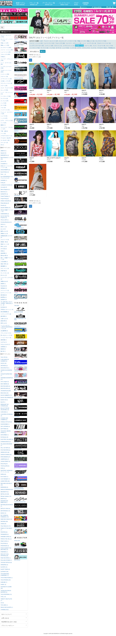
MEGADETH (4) (5, 491)
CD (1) (2, 144)
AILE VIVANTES (18, 397)
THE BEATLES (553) (6, 390)
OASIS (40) (3, 523)
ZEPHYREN (17, 495)
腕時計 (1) (3, 125)
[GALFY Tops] (37, 110)
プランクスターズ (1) (6, 333)
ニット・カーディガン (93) (6, 63)
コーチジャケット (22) (6, 78)
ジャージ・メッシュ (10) (36, 43)
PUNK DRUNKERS (19, 104)
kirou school (17, 560)
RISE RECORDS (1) (6, 558)
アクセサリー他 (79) (6, 138)
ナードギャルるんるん (19, 384)
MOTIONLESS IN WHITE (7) (7, 505)
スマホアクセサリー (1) (6, 135)
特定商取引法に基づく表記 (9, 622)
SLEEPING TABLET (19, 228)
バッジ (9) (3, 133)
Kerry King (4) (4, 463)
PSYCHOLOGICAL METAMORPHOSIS (19, 488)
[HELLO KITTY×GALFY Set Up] (55, 143)
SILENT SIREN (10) (5, 207)
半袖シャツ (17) (81, 41)
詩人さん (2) (4, 275)
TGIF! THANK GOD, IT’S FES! (20, 319)
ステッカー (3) (4, 142)
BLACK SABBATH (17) (6, 395)
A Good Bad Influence (19, 157)
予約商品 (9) (111, 48)
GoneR (16, 345)
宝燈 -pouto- (17, 241)
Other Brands (17, 527)
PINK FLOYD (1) (5, 541)
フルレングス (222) (5, 54)
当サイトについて (6, 614)
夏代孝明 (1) (4, 316)
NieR (15, 390)
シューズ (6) (65, 48)
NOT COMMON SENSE (20, 514)
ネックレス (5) (44, 48)
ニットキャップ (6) (35, 48)
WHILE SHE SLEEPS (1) (7, 607)
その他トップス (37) (6, 81)
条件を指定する (34, 51)
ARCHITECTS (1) (5, 368)
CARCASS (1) (4, 412)
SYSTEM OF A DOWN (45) (6, 587)
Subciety (16, 65)
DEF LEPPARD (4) (5, 426)
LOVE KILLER (17, 481)
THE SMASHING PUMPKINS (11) (5, 574)
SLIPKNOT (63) (4, 571)
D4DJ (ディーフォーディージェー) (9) (7, 166)
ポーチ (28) (3, 105)
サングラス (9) (4, 98)
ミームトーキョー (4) (6, 337)
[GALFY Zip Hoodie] (90, 76)
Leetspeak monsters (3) (6, 185)
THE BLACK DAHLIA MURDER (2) (6, 591)
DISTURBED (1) (5, 434)
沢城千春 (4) (4, 270)
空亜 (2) (3, 251)
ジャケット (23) (49, 45)
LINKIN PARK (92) (5, 481)
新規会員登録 (97, 7)
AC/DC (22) (3, 363)
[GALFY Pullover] (37, 177)
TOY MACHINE (18, 137)
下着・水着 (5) (4, 131)
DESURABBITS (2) (5, 169)
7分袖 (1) (3, 56)
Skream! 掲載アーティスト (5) (7, 210)
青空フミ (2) (4, 226)
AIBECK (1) (3, 150)
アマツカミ (17, 234)
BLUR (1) (3, 402)
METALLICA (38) (5, 494)
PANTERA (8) (4, 532)
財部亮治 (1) (4, 297)
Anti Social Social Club (19, 501)
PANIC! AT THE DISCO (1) (6, 528)
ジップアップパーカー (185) (6, 67)
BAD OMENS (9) (5, 384)
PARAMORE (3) (5, 534)
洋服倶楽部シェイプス (19, 352)
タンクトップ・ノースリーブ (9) (67, 41)
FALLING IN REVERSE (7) (6, 444)
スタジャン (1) (58, 45)
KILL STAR (17, 163)
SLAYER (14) (4, 567)
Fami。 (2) (3, 174)
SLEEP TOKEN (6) (5, 569)
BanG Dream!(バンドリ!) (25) (7, 158)
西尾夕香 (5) (4, 321)
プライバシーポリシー (7, 625)
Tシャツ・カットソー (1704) (6, 36)
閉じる (43, 51)
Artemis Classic (18, 208)
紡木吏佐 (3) (4, 307)
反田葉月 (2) (4, 299)
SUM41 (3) (3, 584)
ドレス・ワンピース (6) (99, 45)
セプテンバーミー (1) (6, 292)
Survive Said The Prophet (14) (5, 216)
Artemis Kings (17, 215)
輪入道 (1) (3, 351)
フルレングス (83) (60, 43)
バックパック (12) (5, 110)
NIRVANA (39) (4, 521)
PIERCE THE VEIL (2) (6, 539)
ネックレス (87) (4, 100)
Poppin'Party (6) (5, 198)
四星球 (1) (3, 283)
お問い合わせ (5, 618)
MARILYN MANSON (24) (7, 489)
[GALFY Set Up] (107, 76)
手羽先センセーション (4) (7, 309)
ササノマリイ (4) (5, 268)
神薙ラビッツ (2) (5, 244)
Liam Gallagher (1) (5, 479)
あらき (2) (3, 229)
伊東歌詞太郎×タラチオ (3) (6, 236)
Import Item (17, 521)
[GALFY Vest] (37, 76)
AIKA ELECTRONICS (19, 365)
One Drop (16, 286)
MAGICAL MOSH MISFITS (18, 130)
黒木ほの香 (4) (4, 255)
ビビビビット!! (17, 371)
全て (42, 41)
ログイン (84, 7)
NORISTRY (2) (4, 194)
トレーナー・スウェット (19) (73, 43)
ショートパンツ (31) (49, 43)
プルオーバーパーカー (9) (104, 43)
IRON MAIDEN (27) (5, 457)
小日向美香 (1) (4, 261)
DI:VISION (16, 410)
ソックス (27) (4, 118)
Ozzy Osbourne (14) (6, 526)
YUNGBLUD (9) (5, 609)
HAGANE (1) (4, 180)
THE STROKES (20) (6, 580)
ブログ (76, 3)
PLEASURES (17, 553)
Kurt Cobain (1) (4, 476)
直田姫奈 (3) (4, 288)
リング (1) (93, 48)
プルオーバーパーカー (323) (6, 71)
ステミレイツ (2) (5, 290)
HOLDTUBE (17, 534)
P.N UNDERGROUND (19, 84)
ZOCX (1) (3, 224)
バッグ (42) (3, 103)
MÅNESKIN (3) (4, 487)
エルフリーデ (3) (5, 239)
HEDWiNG (16, 416)
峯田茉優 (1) (4, 340)
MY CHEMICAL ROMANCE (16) (5, 516)
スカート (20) (4, 85)
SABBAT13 (17, 266)
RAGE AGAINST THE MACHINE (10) (6, 548)
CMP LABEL (17, 247)
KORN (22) (3, 474)
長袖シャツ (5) (90, 41)
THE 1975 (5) (4, 357)
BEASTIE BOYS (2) (5, 388)
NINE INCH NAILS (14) (6, 519)
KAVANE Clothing (18, 144)
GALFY (16, 39)
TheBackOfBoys (18, 429)
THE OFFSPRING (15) (6, 594)
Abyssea (16, 202)
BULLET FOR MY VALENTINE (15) (5, 408)
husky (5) (3, 182)
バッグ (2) (52, 48)
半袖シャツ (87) (4, 43)
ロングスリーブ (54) (101, 41)
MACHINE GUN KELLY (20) (6, 484)
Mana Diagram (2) (5, 189)
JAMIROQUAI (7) (5, 459)
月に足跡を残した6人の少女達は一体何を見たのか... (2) (7, 303)
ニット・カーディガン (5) (89, 43)
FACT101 (16, 442)
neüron (16, 292)
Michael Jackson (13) (6, 496)
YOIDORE (16, 110)
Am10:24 (16, 273)
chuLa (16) (3, 161)
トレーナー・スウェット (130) (7, 59)
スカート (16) (88, 45)
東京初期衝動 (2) (5, 311)
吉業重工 (16, 189)
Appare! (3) (3, 153)
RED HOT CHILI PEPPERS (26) (5, 554)
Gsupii (15, 299)
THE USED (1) (4, 605)
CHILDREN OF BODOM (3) (7, 414)
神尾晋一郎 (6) (4, 242)
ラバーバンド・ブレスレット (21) (7, 128)
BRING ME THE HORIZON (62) (5, 405)
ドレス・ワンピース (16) (7, 88)
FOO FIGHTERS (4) (5, 450)
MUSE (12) (3, 513)
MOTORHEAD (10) (5, 510)
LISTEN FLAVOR (18, 91)
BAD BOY (16, 358)
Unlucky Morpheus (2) (6, 222)
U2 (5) (2, 602)
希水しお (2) (4, 246)
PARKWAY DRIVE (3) (6, 536)
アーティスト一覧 (49, 3)
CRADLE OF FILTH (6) (6, 422)
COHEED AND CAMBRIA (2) (4, 418)
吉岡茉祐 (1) (4, 346)
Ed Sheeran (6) (4, 437)
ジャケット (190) (5, 74)
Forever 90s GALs (18, 377)
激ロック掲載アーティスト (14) (7, 258)
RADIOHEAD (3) (5, 545)
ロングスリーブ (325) (6, 47)
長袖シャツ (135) (5, 45)
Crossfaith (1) (4, 163)
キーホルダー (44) (5, 140)
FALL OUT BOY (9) (5, 447)
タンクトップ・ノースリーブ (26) (7, 39)
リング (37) (3, 122)
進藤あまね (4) (4, 281)
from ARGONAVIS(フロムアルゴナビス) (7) (7, 177)
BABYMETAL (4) (5, 155)
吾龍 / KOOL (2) (4, 264)
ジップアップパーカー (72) (37, 45)
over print (16, 45)
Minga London (17, 169)
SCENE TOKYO (18, 52)
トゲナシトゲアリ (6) (6, 314)
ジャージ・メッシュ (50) (7, 49)
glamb (15, 58)
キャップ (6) (109, 45)
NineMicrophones (18, 260)
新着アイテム (20, 3)
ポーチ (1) (58, 48)
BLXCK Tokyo (17, 403)
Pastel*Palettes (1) (5, 196)
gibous (16, 150)
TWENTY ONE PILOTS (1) (6, 599)
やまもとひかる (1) (5, 344)
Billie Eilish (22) (4, 393)
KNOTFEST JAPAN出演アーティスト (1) (6, 471)
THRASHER (17, 332)
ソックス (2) (73, 48)
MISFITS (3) (4, 498)
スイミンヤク (17, 468)
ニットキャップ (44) (6, 96)
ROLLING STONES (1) (6, 560)
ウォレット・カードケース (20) (7, 112)
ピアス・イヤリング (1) (83, 48)
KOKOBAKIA (17, 326)
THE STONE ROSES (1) (7, 577)
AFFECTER (17, 540)
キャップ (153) (4, 90)
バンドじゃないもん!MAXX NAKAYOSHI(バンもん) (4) (7, 327)
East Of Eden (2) (5, 172)
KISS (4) (3, 468)
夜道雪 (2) (3, 349)
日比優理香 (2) (4, 330)
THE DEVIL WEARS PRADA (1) (6, 431)
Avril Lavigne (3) (5, 381)
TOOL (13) (3, 596)
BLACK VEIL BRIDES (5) (7, 397)
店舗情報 (85, 3)
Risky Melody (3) (5, 203)
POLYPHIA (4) (4, 543)
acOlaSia (16, 508)
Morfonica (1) (4, 191)
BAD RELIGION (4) (5, 386)
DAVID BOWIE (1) (5, 424)
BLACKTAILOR (18, 176)
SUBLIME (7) (4, 582)
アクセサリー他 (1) (102, 48)
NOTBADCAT (17, 253)
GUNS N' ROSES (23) (6, 454)
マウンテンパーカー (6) (6, 83)
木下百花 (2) (4, 248)
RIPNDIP (16, 123)
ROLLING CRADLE (19, 339)
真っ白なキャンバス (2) (6, 335)
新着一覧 (110, 7)
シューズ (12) (4, 116)
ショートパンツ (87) (6, 52)
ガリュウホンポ (18, 455)
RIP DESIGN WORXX (19, 547)
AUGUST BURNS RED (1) (6, 374)
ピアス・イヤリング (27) (7, 120)
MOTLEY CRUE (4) (5, 508)
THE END (16, 305)
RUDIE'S (16, 117)
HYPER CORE (17, 449)
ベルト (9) (3, 107)
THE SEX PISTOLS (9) (6, 562)
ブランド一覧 (34, 3)
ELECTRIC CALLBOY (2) (7, 439)
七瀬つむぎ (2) (4, 318)
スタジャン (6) (4, 76)
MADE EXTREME (18, 312)
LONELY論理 (17, 423)
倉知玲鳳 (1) (4, 253)
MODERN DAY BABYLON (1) (4, 501)
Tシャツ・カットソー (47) (51, 41)
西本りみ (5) (4, 323)
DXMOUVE (17, 279)
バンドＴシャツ (64, 3)
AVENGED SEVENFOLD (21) (7, 378)
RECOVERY (17, 195)
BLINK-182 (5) (4, 399)
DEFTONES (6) (4, 428)
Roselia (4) (3, 205)
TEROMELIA (17, 474)
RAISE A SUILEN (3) (6, 201)
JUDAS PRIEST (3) (5, 461)
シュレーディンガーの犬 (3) (7, 278)
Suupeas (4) (4, 286)
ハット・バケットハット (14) (7, 93)
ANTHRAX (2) (4, 365)
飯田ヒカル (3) (4, 231)
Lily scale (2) (4, 187)
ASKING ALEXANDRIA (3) (6, 370)
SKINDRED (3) (4, 564)
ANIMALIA (16, 461)
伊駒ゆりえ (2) (4, 233)
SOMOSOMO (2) (5, 213)
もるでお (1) (4, 342)
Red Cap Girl (17, 97)
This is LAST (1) (5, 220)
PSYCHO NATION (18, 78)
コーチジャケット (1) (68, 45)
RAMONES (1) (4, 551)
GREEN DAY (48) (5, 452)
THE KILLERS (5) (5, 466)
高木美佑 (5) (4, 295)
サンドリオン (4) (5, 273)
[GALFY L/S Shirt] (90, 143)
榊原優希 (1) (4, 266)
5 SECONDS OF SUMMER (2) (5, 360)
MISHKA (16, 436)
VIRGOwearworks (18, 71)
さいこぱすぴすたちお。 (20, 221)
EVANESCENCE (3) (6, 441)
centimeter (16, 182)
